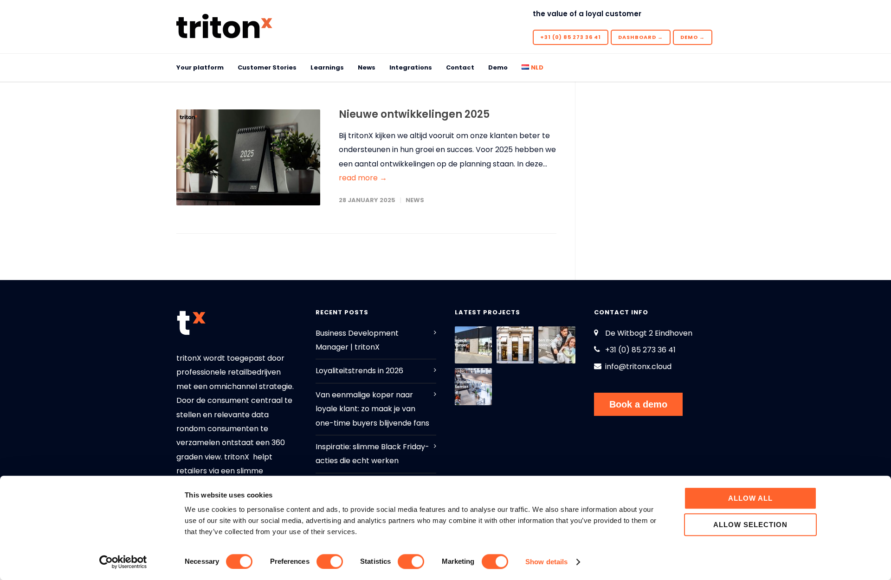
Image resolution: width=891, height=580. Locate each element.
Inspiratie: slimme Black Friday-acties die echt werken (372, 453)
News (366, 67)
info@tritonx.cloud (638, 366)
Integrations (410, 67)
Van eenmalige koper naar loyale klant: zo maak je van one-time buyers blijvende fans (372, 408)
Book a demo (638, 404)
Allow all (750, 498)
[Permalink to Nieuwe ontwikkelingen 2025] (248, 157)
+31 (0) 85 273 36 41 (570, 37)
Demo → (692, 37)
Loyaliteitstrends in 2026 (359, 370)
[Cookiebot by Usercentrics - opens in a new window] (123, 562)
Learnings (327, 67)
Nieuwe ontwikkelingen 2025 (414, 114)
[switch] (329, 561)
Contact (460, 67)
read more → (363, 177)
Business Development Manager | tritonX (357, 340)
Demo (498, 67)
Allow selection (750, 525)
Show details (546, 562)
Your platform (200, 67)
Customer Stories (267, 67)
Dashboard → (640, 37)
